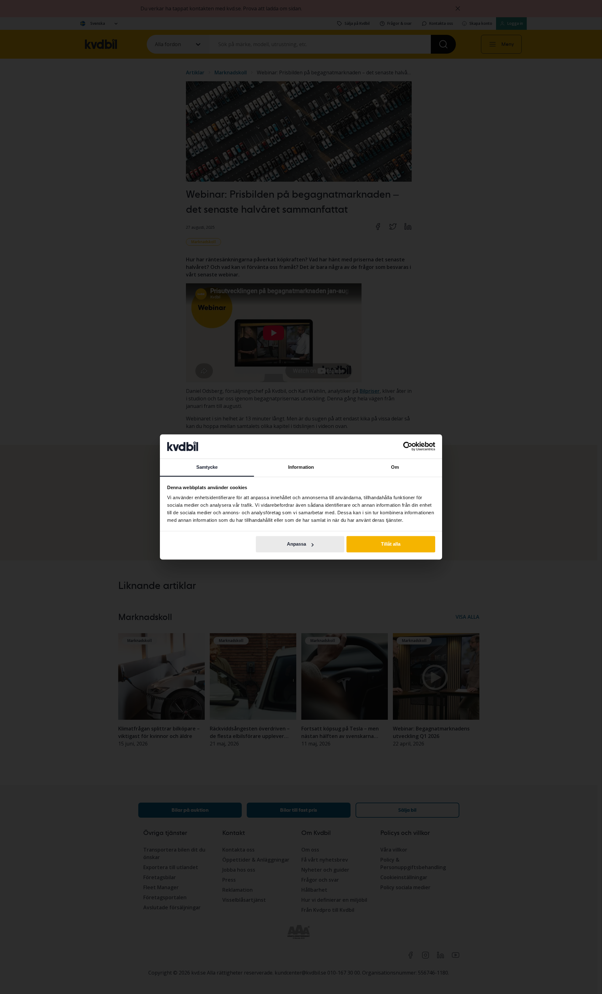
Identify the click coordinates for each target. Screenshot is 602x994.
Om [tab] (395, 467)
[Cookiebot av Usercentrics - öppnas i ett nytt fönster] (407, 446)
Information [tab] (301, 467)
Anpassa (296, 544)
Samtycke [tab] (207, 467)
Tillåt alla (390, 544)
